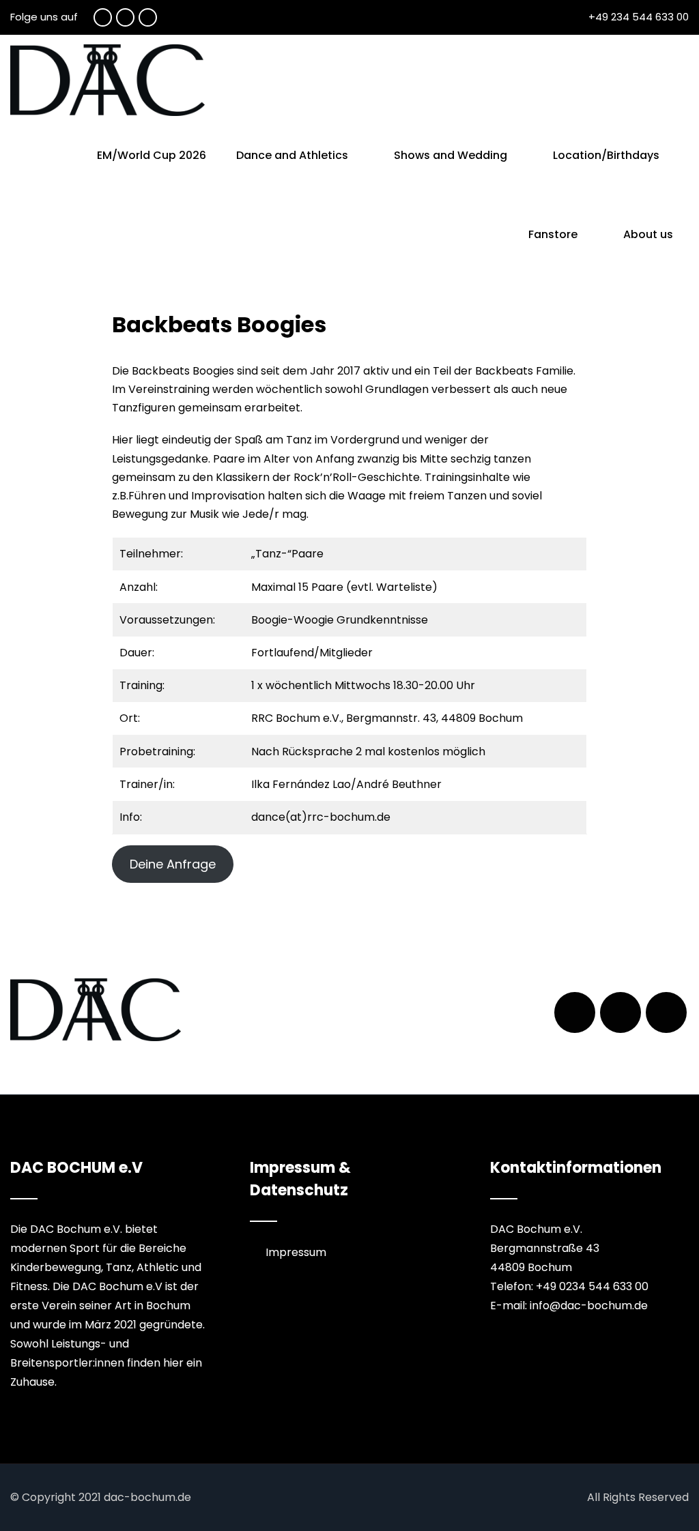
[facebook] (103, 17)
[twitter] (125, 17)
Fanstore (552, 234)
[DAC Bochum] (107, 80)
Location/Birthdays (606, 155)
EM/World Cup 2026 (151, 155)
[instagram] (148, 17)
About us (648, 234)
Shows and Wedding (450, 155)
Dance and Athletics (292, 155)
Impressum (296, 1252)
